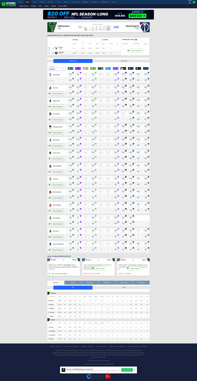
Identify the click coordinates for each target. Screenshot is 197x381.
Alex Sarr (55, 87)
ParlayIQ (33, 6)
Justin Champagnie (58, 244)
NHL (58, 2)
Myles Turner (56, 153)
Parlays (46, 6)
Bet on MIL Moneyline (59, 273)
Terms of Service (87, 346)
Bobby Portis (56, 100)
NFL (20, 2)
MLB (34, 2)
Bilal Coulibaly (57, 205)
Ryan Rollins (56, 74)
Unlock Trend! (100, 268)
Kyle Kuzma (56, 140)
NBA (27, 2)
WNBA (66, 2)
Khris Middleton (57, 166)
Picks (40, 6)
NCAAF (42, 2)
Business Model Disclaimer (137, 346)
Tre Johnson (56, 113)
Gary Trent (56, 231)
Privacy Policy (55, 346)
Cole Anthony (56, 218)
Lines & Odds (62, 6)
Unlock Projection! (57, 93)
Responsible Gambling (117, 346)
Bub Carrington (57, 192)
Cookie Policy (101, 346)
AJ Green (55, 179)
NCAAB (50, 2)
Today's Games (23, 6)
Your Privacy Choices (71, 346)
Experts (53, 6)
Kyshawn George (57, 126)
